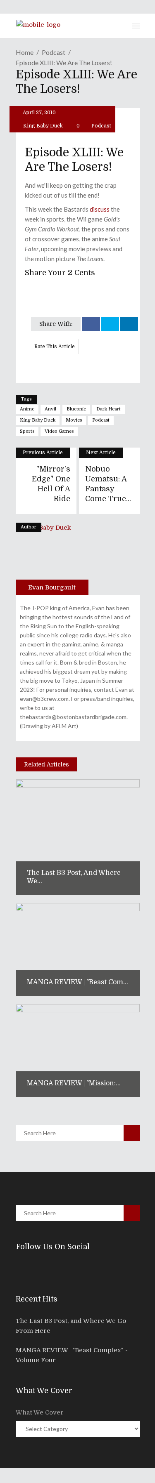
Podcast (53, 52)
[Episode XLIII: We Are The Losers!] (52, 559)
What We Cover (40, 1412)
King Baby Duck (43, 126)
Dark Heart (108, 409)
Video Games (59, 431)
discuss (100, 209)
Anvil (50, 409)
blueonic (76, 409)
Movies (74, 420)
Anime (27, 409)
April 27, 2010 (38, 113)
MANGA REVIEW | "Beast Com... (77, 982)
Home (24, 52)
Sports (27, 431)
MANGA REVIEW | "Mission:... (74, 1083)
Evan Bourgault (52, 587)
